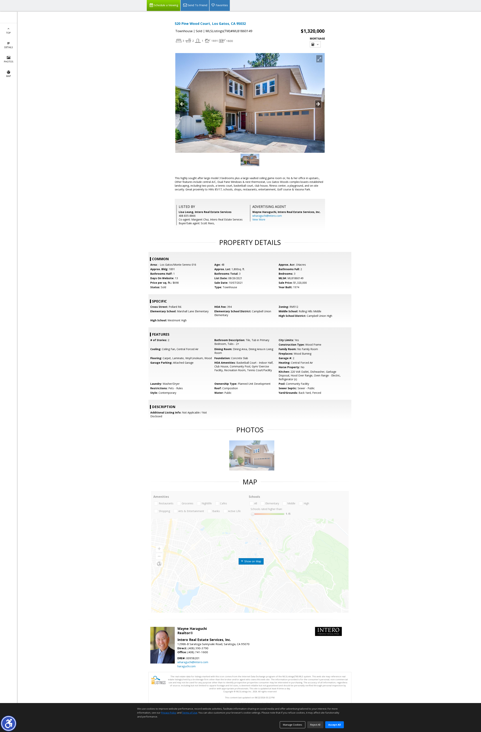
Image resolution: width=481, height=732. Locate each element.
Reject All (315, 724)
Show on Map (252, 561)
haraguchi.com (186, 666)
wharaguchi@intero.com (267, 215)
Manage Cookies (292, 724)
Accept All (334, 724)
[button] (8, 723)
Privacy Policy (168, 712)
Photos (8, 61)
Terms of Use (189, 712)
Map (8, 76)
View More (258, 219)
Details (8, 47)
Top (8, 32)
